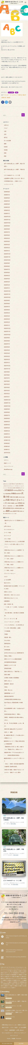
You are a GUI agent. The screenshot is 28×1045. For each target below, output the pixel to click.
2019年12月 (7, 437)
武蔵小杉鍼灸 (10, 503)
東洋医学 (18, 493)
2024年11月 (7, 257)
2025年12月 (7, 216)
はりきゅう (12, 483)
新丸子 (24, 95)
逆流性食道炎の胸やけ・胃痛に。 (13, 714)
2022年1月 (7, 362)
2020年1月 (7, 434)
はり (8, 483)
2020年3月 (7, 428)
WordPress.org (8, 469)
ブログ (5, 128)
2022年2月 (7, 359)
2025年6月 (7, 235)
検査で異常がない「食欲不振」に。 (13, 671)
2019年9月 (7, 443)
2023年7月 (7, 306)
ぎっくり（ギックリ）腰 (10, 618)
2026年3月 (7, 207)
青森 (18, 511)
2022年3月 (7, 356)
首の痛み (6, 513)
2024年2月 (7, 285)
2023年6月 (7, 309)
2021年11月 (7, 368)
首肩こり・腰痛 (8, 732)
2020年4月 (7, 424)
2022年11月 (7, 331)
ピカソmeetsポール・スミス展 (12, 175)
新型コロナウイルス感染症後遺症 (13, 659)
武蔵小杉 (3, 97)
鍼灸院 (15, 511)
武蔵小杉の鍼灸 (14, 497)
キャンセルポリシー (9, 529)
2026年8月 (7, 191)
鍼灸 (8, 511)
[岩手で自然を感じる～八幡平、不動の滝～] (14, 837)
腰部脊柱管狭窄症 (9, 696)
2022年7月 (7, 344)
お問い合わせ (7, 526)
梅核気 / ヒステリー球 (10, 665)
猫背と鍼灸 (7, 674)
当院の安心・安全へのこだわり (12, 595)
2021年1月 (7, 396)
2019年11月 (7, 440)
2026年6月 (7, 198)
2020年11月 (7, 403)
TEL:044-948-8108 (7, 1043)
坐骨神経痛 (17, 487)
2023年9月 (7, 300)
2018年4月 (7, 446)
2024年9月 (7, 263)
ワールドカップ (14, 95)
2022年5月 (7, 350)
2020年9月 (7, 409)
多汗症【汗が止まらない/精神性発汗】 (14, 653)
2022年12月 (7, 328)
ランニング (5, 487)
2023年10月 (7, 297)
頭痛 (21, 985)
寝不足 (20, 95)
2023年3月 (7, 319)
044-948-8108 (16, 913)
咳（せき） (7, 646)
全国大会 (11, 487)
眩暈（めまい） (8, 680)
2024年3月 (7, 281)
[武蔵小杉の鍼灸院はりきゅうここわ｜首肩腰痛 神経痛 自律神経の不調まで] (12, 2)
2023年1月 (7, 325)
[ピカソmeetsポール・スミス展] (14, 868)
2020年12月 (7, 400)
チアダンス (17, 485)
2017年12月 (7, 452)
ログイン (6, 460)
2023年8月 (7, 303)
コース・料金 (7, 532)
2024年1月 (7, 288)
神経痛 (15, 980)
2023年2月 (7, 322)
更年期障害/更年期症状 (10, 662)
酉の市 (4, 511)
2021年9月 (7, 372)
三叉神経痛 (7, 631)
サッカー (6, 95)
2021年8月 (7, 375)
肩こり (6, 505)
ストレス (8, 486)
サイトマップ (7, 535)
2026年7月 (7, 194)
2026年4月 (7, 204)
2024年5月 (7, 275)
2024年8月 (7, 266)
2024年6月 (7, 272)
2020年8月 (7, 412)
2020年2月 (7, 431)
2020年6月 (7, 418)
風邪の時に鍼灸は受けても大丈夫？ (13, 729)
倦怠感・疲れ (7, 637)
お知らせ (6, 125)
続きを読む (13, 823)
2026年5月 (7, 201)
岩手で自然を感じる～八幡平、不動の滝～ (16, 1001)
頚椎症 (21, 511)
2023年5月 (7, 313)
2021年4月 (7, 387)
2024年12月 (7, 254)
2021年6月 (7, 381)
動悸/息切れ (7, 643)
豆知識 (5, 150)
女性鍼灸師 (8, 490)
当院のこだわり (8, 592)
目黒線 (20, 503)
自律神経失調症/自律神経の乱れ (12, 699)
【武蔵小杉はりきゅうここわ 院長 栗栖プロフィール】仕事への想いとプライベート (14, 544)
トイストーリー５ (8, 184)
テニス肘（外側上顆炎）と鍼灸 (12, 628)
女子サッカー (8, 972)
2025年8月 (7, 229)
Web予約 (21, 1043)
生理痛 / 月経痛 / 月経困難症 (11, 677)
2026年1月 (7, 213)
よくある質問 (7, 579)
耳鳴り (6, 687)
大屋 (5, 131)
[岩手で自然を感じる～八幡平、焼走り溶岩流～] (14, 806)
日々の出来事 (11, 92)
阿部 (16, 92)
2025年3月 (7, 244)
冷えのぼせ (7, 640)
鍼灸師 (11, 511)
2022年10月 (7, 334)
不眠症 (6, 634)
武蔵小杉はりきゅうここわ (11, 598)
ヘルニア (22, 485)
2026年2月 (7, 210)
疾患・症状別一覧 (8, 604)
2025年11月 (7, 219)
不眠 (8, 487)
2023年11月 (7, 294)
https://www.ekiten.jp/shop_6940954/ (16, 956)
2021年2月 (7, 393)
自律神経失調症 (18, 508)
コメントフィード (8, 466)
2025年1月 (7, 250)
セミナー (13, 485)
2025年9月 (7, 226)
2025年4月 (7, 241)
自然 (23, 508)
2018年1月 (7, 449)
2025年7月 (7, 232)
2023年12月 (7, 291)
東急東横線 (8, 493)
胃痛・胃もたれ (8, 690)
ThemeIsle (18, 1038)
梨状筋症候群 (7, 668)
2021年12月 (7, 365)
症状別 (5, 146)
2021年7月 (7, 378)
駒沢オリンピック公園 (12, 513)
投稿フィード (7, 463)
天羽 (5, 134)
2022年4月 (7, 353)
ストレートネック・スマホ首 (11, 622)
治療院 (16, 503)
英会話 (8, 97)
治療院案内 (7, 601)
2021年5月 (7, 384)
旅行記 (5, 137)
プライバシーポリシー (9, 573)
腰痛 (17, 505)
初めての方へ (7, 583)
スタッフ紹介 (7, 538)
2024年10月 (7, 260)
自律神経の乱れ (9, 508)
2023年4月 (7, 316)
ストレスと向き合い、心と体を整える (14, 625)
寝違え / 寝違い (8, 656)
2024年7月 (7, 269)
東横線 (13, 493)
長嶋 (5, 153)
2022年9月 (7, 337)
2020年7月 (7, 415)
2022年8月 (7, 341)
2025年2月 (7, 247)
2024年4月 (7, 278)
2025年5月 (7, 238)
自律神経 (16, 982)
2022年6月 (7, 347)
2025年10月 (7, 222)
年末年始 (15, 490)
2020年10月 (7, 406)
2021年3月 (7, 390)
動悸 (14, 487)
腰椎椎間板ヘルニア (12, 505)
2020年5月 (7, 421)
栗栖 (5, 143)
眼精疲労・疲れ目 (9, 684)
